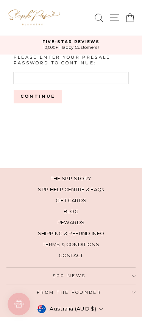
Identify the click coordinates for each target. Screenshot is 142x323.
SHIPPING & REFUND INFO (71, 233)
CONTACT (71, 255)
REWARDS (71, 222)
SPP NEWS (69, 275)
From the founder (69, 292)
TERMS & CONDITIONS (71, 244)
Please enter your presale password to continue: (62, 60)
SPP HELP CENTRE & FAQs (71, 189)
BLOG (71, 211)
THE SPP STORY (71, 178)
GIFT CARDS (71, 200)
